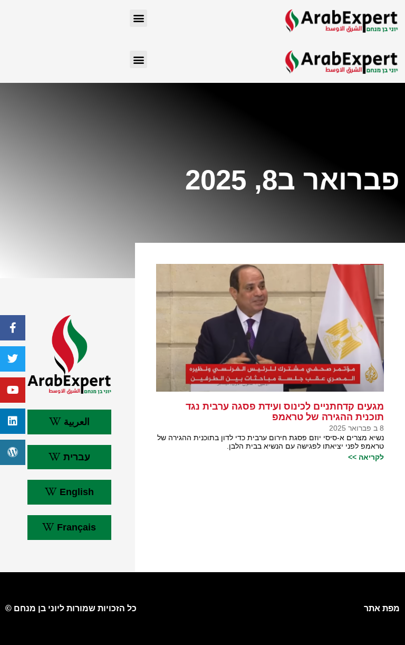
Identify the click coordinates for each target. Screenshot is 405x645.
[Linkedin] (12, 421)
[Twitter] (12, 359)
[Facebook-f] (12, 327)
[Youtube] (12, 390)
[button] (138, 18)
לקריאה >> (366, 457)
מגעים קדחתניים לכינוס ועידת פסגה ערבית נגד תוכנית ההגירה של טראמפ (285, 412)
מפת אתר (382, 608)
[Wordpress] (12, 452)
